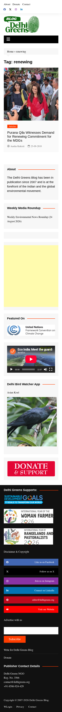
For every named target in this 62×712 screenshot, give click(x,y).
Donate (16, 4)
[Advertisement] (31, 276)
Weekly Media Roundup (24, 208)
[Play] (11, 369)
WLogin (8, 706)
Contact (26, 4)
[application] (31, 359)
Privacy (20, 706)
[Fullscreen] (50, 369)
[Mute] (45, 369)
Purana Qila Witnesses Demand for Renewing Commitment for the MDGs (30, 136)
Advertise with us (13, 620)
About (7, 4)
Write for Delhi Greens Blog (18, 649)
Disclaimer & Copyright (16, 551)
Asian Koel (13, 392)
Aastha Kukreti (17, 146)
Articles (12, 126)
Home (10, 51)
